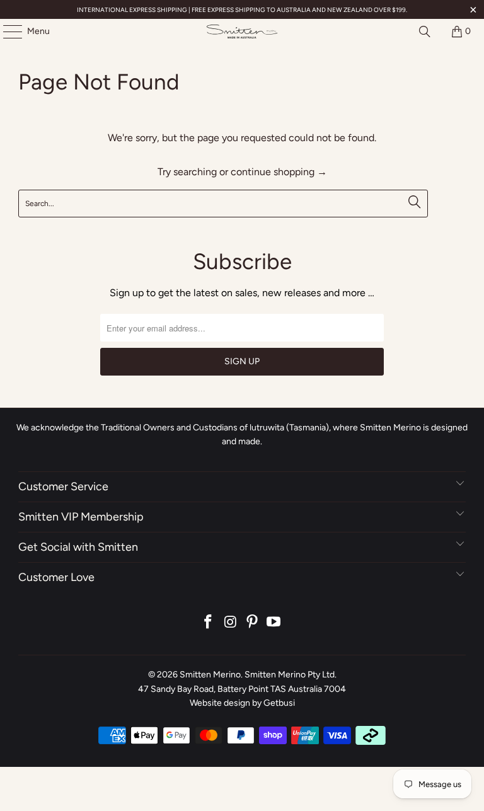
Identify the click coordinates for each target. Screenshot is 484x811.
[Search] (425, 31)
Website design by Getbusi (242, 703)
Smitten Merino (210, 674)
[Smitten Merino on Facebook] (208, 623)
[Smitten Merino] (242, 31)
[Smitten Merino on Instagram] (230, 623)
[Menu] (6, 31)
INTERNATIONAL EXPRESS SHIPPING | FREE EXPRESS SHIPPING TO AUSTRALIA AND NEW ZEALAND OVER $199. (242, 10)
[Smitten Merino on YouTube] (274, 623)
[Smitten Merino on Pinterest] (252, 623)
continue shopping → (279, 172)
